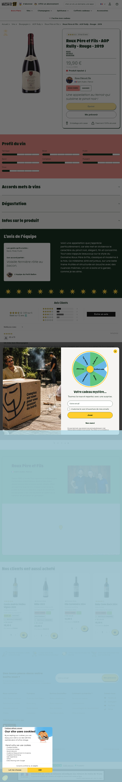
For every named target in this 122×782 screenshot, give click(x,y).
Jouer (90, 415)
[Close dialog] (115, 351)
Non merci (90, 423)
